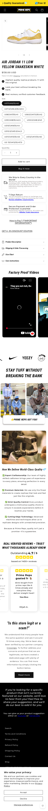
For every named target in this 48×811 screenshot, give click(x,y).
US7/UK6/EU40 (11, 103)
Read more (24, 675)
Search (8, 728)
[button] (5, 10)
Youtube (22, 716)
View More (24, 597)
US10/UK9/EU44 (12, 126)
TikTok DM (34, 716)
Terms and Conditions (15, 734)
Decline (23, 799)
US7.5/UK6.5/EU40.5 (14, 109)
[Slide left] (18, 55)
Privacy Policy (11, 739)
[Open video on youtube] (32, 333)
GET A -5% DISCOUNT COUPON (17, 231)
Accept (23, 792)
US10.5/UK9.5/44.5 (13, 131)
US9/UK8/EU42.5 (12, 120)
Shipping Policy (12, 751)
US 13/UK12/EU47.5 (13, 142)
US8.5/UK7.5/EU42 (33, 114)
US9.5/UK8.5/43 (34, 120)
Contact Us (10, 756)
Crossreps (12, 648)
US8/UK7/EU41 (11, 114)
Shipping (16, 76)
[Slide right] (29, 55)
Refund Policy (11, 745)
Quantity (5, 148)
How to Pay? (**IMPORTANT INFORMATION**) (23, 221)
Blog (7, 762)
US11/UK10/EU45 (12, 137)
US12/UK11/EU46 (34, 137)
